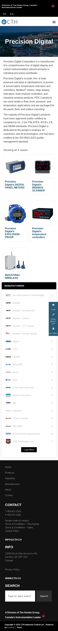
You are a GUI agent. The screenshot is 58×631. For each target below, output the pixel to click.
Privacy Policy (12, 569)
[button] (53, 21)
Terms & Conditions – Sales (19, 527)
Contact (9, 495)
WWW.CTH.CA (13, 578)
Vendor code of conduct (17, 520)
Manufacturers (12, 484)
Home (8, 467)
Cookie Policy (12, 531)
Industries (10, 478)
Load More (29, 449)
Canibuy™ (11, 627)
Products (9, 472)
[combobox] (20, 596)
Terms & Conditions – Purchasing (22, 524)
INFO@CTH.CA (13, 539)
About (8, 489)
